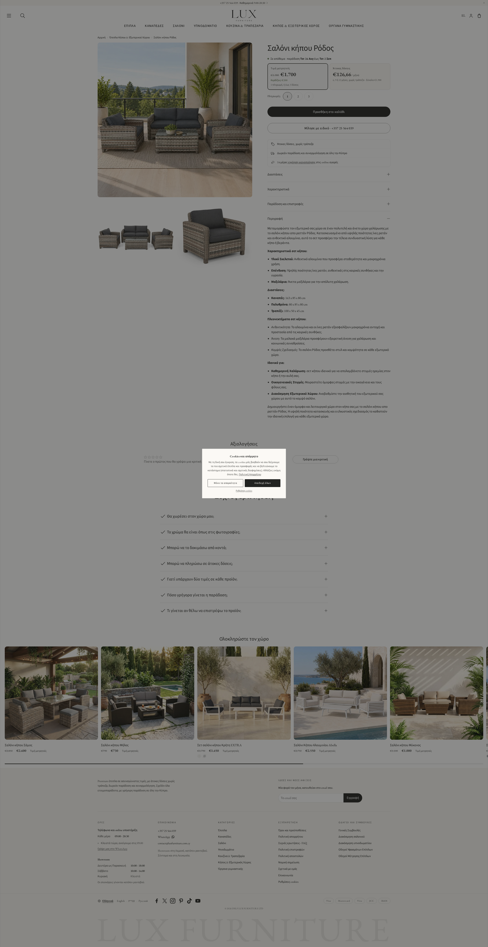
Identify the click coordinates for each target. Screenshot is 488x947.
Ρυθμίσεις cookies (244, 490)
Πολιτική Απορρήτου (250, 474)
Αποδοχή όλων (262, 483)
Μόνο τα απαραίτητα (225, 483)
